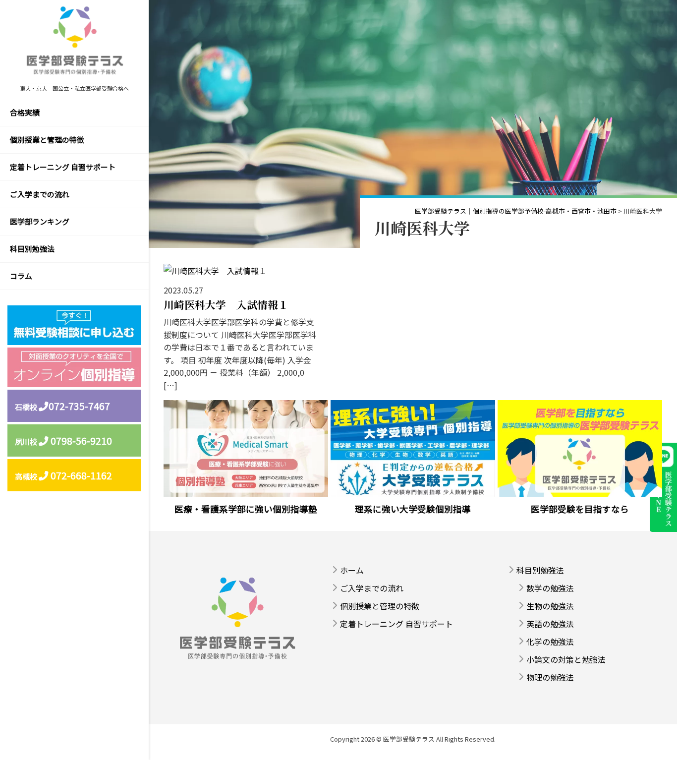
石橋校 (62, 406)
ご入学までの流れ (39, 194)
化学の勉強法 (550, 641)
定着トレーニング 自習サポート (62, 167)
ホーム (352, 570)
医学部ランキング (39, 221)
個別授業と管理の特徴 (47, 139)
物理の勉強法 (550, 677)
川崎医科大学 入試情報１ (226, 304)
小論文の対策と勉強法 (566, 659)
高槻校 (63, 475)
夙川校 (63, 440)
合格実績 (25, 112)
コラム (21, 276)
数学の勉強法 (550, 588)
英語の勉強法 (550, 624)
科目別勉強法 (32, 248)
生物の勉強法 (550, 606)
